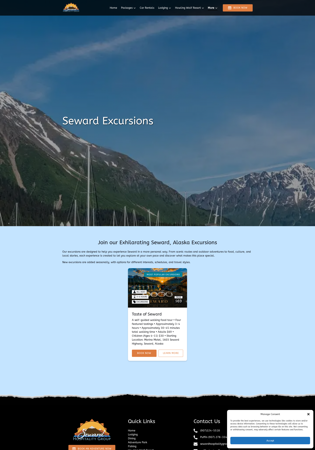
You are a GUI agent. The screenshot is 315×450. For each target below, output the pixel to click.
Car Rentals (147, 7)
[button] (308, 414)
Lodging (133, 434)
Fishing (132, 446)
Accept (270, 440)
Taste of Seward (147, 314)
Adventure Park (137, 442)
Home (113, 7)
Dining (132, 438)
